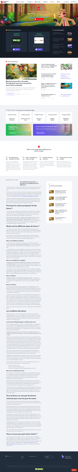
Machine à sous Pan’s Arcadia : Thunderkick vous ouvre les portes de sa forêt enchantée (18, 83)
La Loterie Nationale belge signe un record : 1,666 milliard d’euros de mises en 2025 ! (49, 66)
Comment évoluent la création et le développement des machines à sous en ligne (48, 75)
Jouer (17, 49)
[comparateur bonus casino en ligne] (5, 2)
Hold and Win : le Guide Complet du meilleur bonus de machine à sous (59, 52)
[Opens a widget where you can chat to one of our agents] (74, 470)
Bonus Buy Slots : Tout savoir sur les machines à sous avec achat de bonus (58, 39)
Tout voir (70, 61)
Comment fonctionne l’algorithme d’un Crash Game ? (59, 34)
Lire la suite (10, 94)
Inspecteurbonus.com (13, 465)
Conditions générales (32, 456)
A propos (22, 456)
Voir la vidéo (39, 19)
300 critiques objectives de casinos (31, 196)
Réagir (44, 69)
